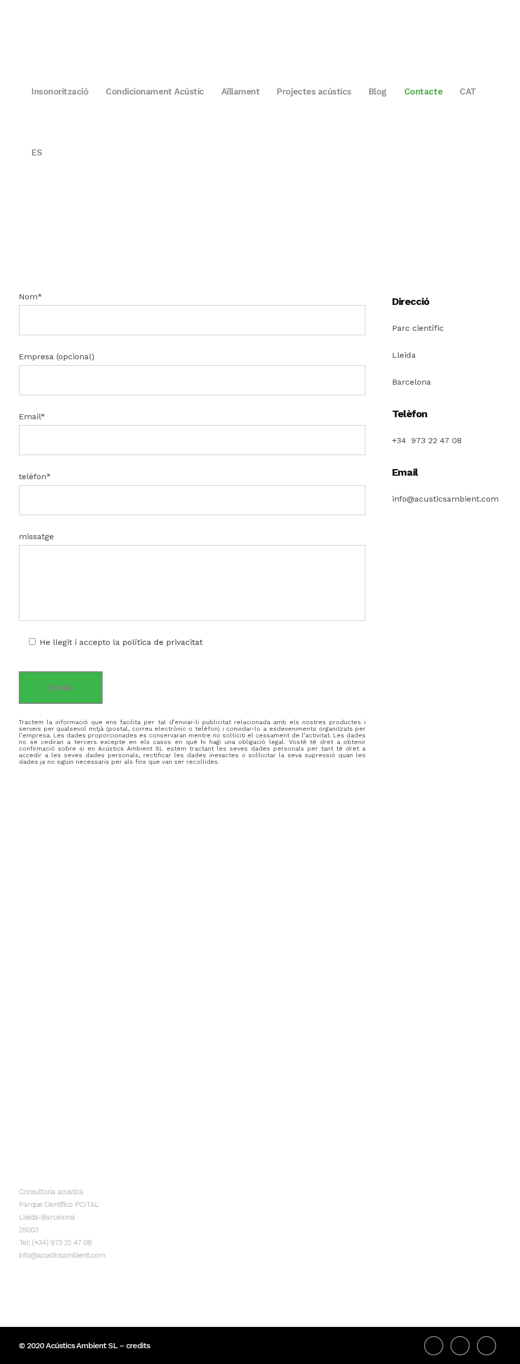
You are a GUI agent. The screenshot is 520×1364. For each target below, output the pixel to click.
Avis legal (370, 1194)
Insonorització (218, 1211)
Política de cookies (387, 1227)
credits (138, 1345)
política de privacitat (162, 642)
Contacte (209, 1278)
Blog (201, 1261)
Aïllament (210, 1244)
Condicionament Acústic (236, 1227)
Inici (199, 1194)
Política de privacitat (391, 1211)
